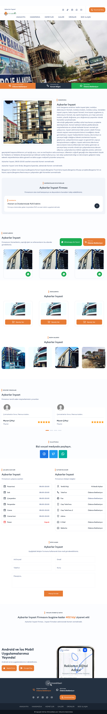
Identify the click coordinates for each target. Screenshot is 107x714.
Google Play (28, 668)
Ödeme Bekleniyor (95, 492)
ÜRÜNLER (72, 17)
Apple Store (11, 668)
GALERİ (61, 17)
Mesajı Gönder (53, 593)
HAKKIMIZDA (35, 17)
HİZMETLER (49, 17)
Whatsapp (67, 690)
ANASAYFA (20, 17)
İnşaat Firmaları (51, 622)
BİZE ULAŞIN (86, 17)
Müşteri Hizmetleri (43, 690)
